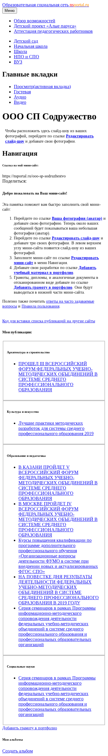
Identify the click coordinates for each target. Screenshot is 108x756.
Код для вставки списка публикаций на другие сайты (48, 321)
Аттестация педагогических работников (53, 31)
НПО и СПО (26, 56)
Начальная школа (31, 46)
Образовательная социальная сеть (45, 4)
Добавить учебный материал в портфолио (55, 270)
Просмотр (42, 86)
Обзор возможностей (34, 20)
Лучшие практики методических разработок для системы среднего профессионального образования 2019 (56, 428)
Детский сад (26, 41)
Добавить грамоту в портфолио (43, 287)
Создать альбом (17, 750)
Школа (20, 51)
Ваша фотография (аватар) (77, 218)
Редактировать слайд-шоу (76, 238)
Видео (20, 102)
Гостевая (22, 91)
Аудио (20, 96)
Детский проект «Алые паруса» (45, 25)
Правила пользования (40, 306)
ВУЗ (18, 61)
